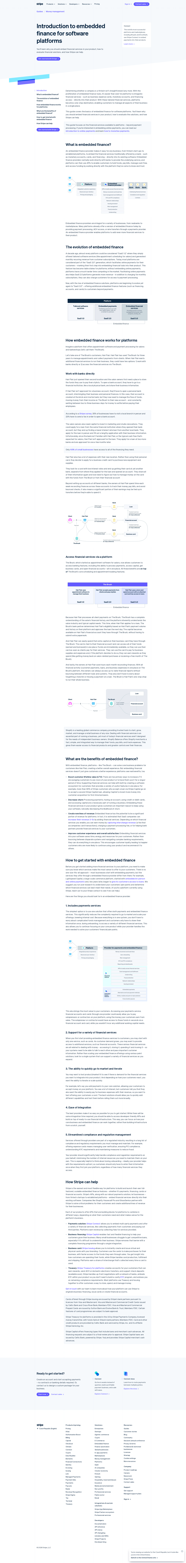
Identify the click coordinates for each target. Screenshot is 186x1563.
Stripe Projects (100, 1539)
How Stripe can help (45, 123)
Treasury (69, 1504)
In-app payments (101, 1453)
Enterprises (99, 1428)
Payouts (69, 1486)
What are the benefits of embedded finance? (46, 112)
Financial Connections (74, 1462)
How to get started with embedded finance (46, 118)
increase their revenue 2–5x (81, 819)
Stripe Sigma (70, 1495)
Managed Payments (73, 1477)
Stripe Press (128, 1479)
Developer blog (100, 1542)
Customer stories (130, 1431)
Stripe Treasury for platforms (91, 1268)
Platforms (98, 1462)
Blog (125, 1434)
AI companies (100, 1468)
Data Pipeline (70, 1456)
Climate (68, 1447)
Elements (69, 1459)
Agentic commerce (102, 1434)
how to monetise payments (116, 131)
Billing (68, 1437)
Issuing (68, 1471)
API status (98, 1530)
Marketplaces (100, 1456)
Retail (97, 1498)
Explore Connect (101, 1394)
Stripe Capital (93, 1234)
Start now (42, 1394)
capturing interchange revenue (121, 822)
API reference (100, 1527)
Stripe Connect (93, 1223)
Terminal (69, 1501)
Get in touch (71, 1288)
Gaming (97, 1477)
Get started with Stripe (47, 59)
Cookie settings (130, 1458)
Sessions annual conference (134, 1440)
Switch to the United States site (143, 1558)
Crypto (68, 1453)
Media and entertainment (104, 1486)
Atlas (68, 1431)
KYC (122, 1277)
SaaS (96, 1465)
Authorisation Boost (73, 1434)
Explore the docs (130, 1389)
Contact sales (140, 4)
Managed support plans (132, 1494)
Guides (40, 11)
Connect (69, 1450)
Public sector (100, 1495)
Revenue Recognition (74, 1492)
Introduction (42, 90)
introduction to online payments (80, 131)
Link (67, 1474)
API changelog (100, 1533)
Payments (69, 1483)
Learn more (128, 44)
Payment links (71, 1480)
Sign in (127, 4)
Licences (127, 1452)
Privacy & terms (130, 1444)
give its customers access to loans (128, 881)
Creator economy (101, 1471)
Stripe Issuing (88, 1248)
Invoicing (69, 1468)
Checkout (69, 1444)
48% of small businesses (81, 449)
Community (128, 1437)
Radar (68, 1489)
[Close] (181, 1551)
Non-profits (99, 1489)
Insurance (98, 1483)
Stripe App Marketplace (103, 1509)
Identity (68, 1465)
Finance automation (102, 1447)
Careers (127, 1473)
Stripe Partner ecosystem (104, 1512)
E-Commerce (100, 1440)
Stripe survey (85, 413)
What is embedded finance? (48, 94)
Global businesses (101, 1450)
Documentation (100, 1524)
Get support (128, 1490)
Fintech (97, 1474)
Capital (68, 1440)
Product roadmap (130, 1470)
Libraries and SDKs (102, 1536)
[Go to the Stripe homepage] (39, 1425)
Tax (67, 1498)
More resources (130, 1461)
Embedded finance (102, 1444)
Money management (55, 11)
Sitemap (127, 1455)
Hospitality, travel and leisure (105, 1480)
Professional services (103, 1492)
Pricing (97, 4)
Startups (98, 1431)
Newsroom (128, 1476)
